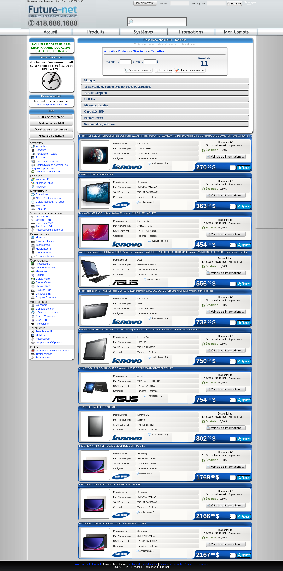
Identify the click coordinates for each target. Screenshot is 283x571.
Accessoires (42, 338)
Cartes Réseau (49, 201)
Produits (123, 51)
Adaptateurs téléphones (49, 342)
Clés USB (41, 320)
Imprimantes (42, 245)
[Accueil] (50, 34)
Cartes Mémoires (45, 316)
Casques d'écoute (45, 256)
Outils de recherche (51, 117)
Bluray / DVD (42, 286)
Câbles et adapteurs (47, 312)
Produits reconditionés (48, 171)
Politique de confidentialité (143, 564)
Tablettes (40, 157)
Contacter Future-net (196, 564)
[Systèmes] (143, 34)
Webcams (41, 305)
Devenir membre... (145, 3)
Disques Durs (43, 290)
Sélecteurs (140, 51)
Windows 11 (42, 179)
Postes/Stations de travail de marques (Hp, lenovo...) (49, 167)
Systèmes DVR (44, 223)
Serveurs (40, 150)
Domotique (41, 194)
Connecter (234, 3)
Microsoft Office (44, 183)
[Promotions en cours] (191, 34)
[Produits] (96, 34)
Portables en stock (46, 153)
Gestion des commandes (51, 129)
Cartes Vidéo (43, 282)
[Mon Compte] (236, 34)
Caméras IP (40, 216)
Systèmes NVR (44, 226)
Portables (41, 146)
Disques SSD (43, 293)
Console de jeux (44, 308)
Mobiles (40, 335)
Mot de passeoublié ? (250, 3)
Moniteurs (41, 237)
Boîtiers (39, 275)
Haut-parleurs (43, 252)
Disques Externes (45, 297)
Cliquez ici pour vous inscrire (51, 104)
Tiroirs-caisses (43, 354)
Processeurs (42, 263)
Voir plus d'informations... (227, 156)
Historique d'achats (51, 135)
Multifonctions (43, 248)
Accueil (109, 51)
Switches (40, 205)
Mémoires (41, 271)
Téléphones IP (43, 331)
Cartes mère (42, 278)
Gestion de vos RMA (51, 123)
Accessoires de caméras (49, 229)
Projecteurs (42, 323)
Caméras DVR (42, 219)
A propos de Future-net (88, 564)
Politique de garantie (171, 564)
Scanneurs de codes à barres (52, 350)
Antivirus (40, 186)
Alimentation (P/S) (45, 267)
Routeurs (40, 208)
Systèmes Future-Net (47, 161)
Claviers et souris (45, 241)
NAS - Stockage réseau (48, 198)
